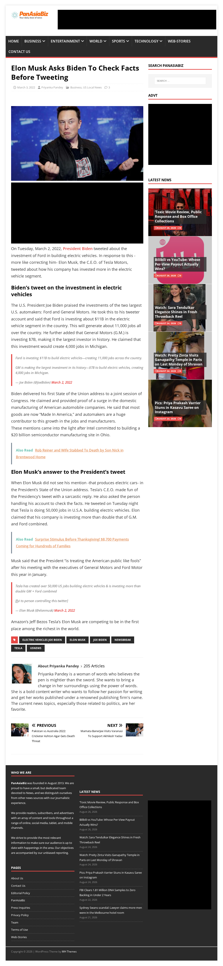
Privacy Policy (20, 915)
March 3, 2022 (26, 87)
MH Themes (69, 951)
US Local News (92, 87)
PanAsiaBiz (19, 783)
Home (13, 41)
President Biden (78, 248)
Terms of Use (19, 930)
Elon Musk (77, 640)
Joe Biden (100, 640)
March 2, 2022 (61, 382)
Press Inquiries (20, 908)
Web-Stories (179, 41)
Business (32, 41)
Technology (146, 41)
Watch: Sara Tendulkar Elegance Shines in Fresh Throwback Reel (176, 312)
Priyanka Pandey (52, 87)
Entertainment (65, 41)
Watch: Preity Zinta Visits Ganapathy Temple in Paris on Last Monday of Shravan (179, 360)
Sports (118, 41)
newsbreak (123, 640)
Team (14, 922)
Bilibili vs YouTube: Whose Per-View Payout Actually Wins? (177, 264)
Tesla (18, 648)
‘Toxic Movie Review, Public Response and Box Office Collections (178, 216)
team (62, 788)
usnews (35, 648)
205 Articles (94, 665)
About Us (17, 878)
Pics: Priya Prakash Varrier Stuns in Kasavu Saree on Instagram (178, 407)
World (96, 41)
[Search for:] (180, 81)
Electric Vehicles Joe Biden (42, 640)
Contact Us (19, 51)
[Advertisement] (137, 19)
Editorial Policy (20, 893)
